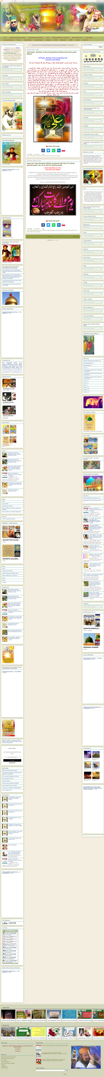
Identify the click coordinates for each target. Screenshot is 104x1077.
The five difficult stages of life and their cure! (14, 839)
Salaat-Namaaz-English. (7, 671)
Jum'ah (85, 380)
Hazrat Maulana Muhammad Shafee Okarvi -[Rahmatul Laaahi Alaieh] (12, 281)
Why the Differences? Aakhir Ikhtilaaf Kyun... (12, 511)
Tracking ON (14, 963)
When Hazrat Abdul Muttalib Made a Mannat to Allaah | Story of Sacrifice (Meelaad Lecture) (14, 468)
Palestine (85, 392)
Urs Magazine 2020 (7, 371)
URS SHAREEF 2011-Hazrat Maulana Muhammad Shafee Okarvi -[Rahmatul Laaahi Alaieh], (95, 536)
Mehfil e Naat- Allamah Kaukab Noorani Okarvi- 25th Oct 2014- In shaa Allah (95, 594)
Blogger (65, 1074)
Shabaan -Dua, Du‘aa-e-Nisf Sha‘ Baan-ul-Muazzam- (95, 555)
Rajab (31, 231)
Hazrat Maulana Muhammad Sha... (10, 311)
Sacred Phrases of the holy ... (90, 658)
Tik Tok (55, 40)
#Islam (41, 230)
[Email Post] (43, 154)
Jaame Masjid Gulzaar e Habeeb (9, 785)
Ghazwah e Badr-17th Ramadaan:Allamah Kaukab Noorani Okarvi (95, 547)
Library (47, 37)
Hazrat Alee (37, 155)
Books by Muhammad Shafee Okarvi (12, 366)
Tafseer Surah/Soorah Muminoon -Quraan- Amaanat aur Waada (15, 474)
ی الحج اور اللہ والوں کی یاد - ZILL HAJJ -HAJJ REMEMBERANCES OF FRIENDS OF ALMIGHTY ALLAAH (95, 520)
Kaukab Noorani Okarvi (7, 506)
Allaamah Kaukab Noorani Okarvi (17, 37)
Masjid (3, 580)
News (84, 385)
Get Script (5, 963)
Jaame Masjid (89, 37)
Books (3, 577)
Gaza (84, 367)
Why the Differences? (77, 37)
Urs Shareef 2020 (15, 368)
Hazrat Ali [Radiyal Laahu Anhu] (53, 230)
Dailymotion (63, 40)
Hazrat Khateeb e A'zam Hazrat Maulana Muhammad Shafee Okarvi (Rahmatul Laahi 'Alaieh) (12, 271)
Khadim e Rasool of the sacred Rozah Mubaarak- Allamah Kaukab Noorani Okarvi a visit (95, 583)
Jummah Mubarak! (12, 844)
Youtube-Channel (6, 780)
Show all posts (70, 45)
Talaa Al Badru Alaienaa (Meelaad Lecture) (13, 490)
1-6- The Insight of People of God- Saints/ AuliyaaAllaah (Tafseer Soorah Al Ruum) (14, 853)
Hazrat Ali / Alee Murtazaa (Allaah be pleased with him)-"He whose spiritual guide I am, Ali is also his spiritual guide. (51, 164)
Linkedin (77, 40)
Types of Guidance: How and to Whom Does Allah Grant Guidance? (15, 832)
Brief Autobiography (87, 363)
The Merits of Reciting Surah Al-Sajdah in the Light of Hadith (15, 825)
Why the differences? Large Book (9, 575)
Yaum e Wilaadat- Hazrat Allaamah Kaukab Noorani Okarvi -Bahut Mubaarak (93, 575)
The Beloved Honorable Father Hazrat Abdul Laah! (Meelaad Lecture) (15, 484)
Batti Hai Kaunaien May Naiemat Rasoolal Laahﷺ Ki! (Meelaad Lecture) (14, 454)
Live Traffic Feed (10, 930)
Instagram (48, 40)
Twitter (70, 40)
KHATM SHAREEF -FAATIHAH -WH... (10, 871)
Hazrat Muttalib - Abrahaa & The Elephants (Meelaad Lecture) (14, 638)
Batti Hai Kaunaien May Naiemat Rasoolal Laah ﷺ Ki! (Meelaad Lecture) (14, 461)
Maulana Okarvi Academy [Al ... (9, 970)
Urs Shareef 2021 (6, 368)
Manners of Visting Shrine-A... (9, 169)
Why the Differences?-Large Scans (60, 37)
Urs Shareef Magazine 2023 (16, 372)
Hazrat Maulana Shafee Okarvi (36, 37)
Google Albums (27, 40)
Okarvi (3, 568)
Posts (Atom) (55, 240)
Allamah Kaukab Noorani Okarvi (90, 498)
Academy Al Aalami (5, 1061)
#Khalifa (45, 230)
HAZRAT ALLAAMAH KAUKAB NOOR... (92, 707)
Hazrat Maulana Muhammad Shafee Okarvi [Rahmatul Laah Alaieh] (12, 773)
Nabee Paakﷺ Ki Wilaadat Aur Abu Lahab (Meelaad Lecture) (15, 631)
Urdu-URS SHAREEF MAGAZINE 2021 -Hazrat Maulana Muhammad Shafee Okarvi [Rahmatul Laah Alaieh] (95, 528)
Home (5, 37)
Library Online (5, 503)
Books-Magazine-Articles (7, 778)
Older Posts (76, 236)
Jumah (84, 382)
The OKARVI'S (18, 671)
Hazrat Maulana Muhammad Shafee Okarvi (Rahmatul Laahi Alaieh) (12, 364)
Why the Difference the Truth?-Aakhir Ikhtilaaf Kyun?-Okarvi (91, 787)
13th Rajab (32, 155)
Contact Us (85, 40)
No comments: (37, 154)
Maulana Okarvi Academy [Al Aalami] (10, 783)
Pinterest (19, 40)
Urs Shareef (7, 363)
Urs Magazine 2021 (15, 371)
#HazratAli (37, 230)
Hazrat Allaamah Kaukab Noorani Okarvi (92, 500)
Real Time (9, 963)
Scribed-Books (4, 1066)
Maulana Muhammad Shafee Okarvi (10, 573)
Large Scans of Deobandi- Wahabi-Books (11, 787)
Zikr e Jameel (4, 1060)
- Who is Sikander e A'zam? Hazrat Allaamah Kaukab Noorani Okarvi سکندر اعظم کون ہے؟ (95, 565)
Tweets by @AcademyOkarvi (8, 518)
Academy (4, 582)
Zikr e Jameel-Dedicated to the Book (10, 776)
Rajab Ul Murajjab (36, 231)
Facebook (3, 1064)
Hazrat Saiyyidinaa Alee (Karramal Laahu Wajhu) (50, 155)
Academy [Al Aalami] (9, 40)
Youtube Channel (39, 40)
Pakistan (85, 389)
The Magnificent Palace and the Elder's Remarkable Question (14, 798)
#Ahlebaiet (32, 230)
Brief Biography (86, 365)
